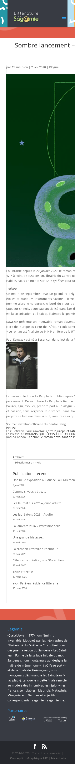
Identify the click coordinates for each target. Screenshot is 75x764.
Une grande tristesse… (28, 537)
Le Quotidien (15, 431)
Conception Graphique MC (29, 758)
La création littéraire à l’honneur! (36, 549)
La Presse (12, 434)
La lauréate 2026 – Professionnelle (36, 526)
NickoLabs (58, 758)
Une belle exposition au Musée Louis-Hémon (44, 480)
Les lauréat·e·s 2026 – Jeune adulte (37, 503)
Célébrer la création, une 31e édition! (39, 560)
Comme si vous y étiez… (29, 492)
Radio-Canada (16, 437)
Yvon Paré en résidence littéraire (35, 583)
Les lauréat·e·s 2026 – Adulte (33, 514)
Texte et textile (23, 572)
